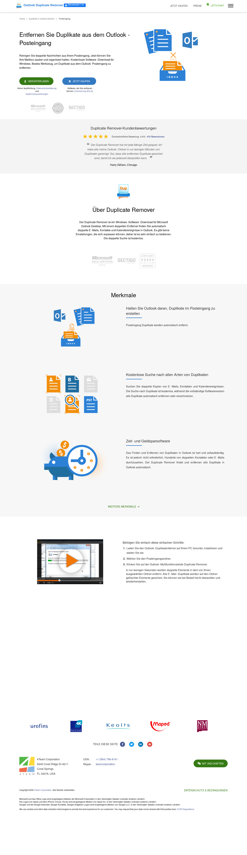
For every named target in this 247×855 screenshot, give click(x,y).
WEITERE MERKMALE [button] (122, 506)
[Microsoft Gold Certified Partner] (40, 108)
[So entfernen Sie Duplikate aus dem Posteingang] (70, 561)
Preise (197, 5)
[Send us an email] (149, 744)
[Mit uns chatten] (215, 5)
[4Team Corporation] (26, 766)
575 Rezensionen (155, 136)
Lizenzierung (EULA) (83, 91)
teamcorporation (105, 764)
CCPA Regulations (185, 809)
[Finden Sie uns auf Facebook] (122, 744)
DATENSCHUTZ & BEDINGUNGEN (206, 790)
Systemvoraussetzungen (37, 93)
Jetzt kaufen (179, 5)
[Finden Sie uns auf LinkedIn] (140, 744)
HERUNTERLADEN (38, 81)
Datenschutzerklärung (46, 88)
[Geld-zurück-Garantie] (60, 108)
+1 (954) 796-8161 (107, 759)
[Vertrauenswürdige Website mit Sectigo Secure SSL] (78, 108)
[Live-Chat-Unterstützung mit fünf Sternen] (147, 260)
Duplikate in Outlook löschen (180, 825)
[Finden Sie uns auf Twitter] (131, 744)
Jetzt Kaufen (81, 81)
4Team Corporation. (43, 789)
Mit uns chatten (212, 763)
